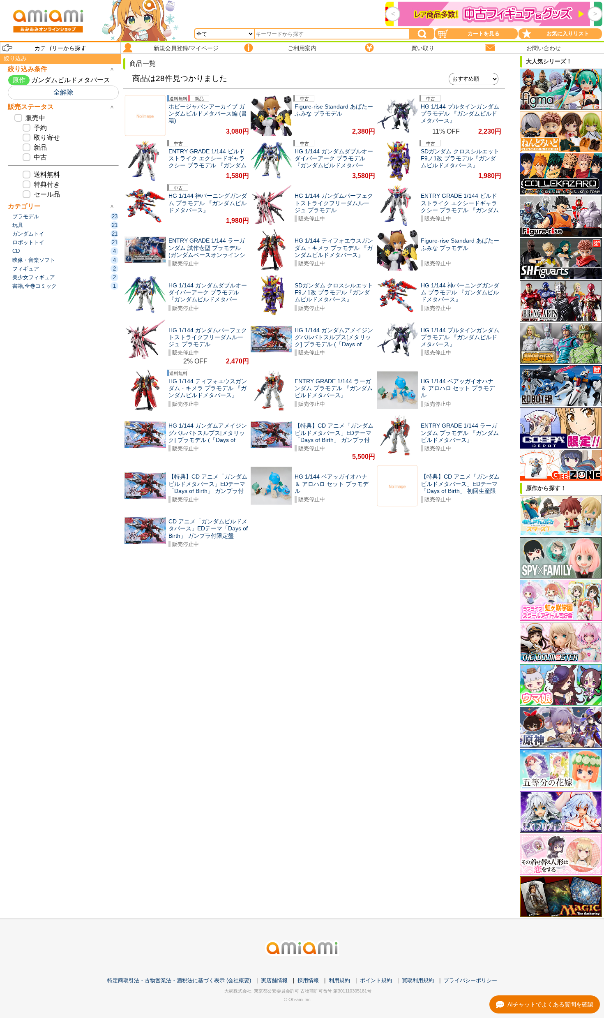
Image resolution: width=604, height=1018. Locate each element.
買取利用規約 (418, 980)
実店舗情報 (274, 980)
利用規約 (339, 980)
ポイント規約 (376, 980)
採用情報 (308, 980)
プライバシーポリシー (470, 980)
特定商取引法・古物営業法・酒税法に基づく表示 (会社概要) (179, 980)
